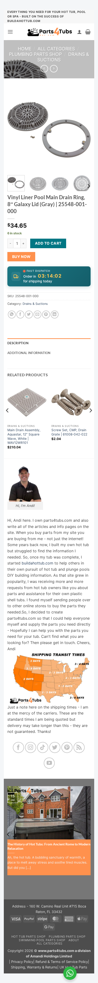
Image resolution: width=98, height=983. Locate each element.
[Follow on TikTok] (42, 747)
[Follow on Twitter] (54, 747)
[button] (10, 32)
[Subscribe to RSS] (79, 747)
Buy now (21, 256)
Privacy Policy (22, 962)
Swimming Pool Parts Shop (42, 940)
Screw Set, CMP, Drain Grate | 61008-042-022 (69, 432)
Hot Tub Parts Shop (28, 936)
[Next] (83, 129)
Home (24, 49)
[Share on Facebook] (20, 314)
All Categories (56, 49)
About (74, 940)
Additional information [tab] (29, 353)
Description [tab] (18, 343)
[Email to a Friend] (37, 314)
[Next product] (44, 68)
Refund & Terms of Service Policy (61, 962)
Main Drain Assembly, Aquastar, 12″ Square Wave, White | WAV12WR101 (23, 436)
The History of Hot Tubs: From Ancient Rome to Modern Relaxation (48, 846)
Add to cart (48, 243)
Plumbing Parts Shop (35, 54)
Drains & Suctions (35, 304)
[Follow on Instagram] (30, 747)
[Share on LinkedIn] (55, 314)
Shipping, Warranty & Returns (34, 967)
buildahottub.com (37, 563)
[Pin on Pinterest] (46, 314)
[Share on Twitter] (29, 314)
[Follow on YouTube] (49, 763)
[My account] (79, 32)
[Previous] (15, 129)
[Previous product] (53, 68)
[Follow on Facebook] (18, 747)
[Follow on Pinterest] (67, 747)
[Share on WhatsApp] (12, 314)
